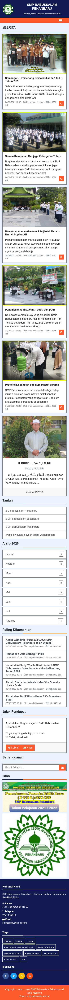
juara (30, 941)
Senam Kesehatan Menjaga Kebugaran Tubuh (33, 156)
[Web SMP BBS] (34, 846)
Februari (34, 563)
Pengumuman (32, 953)
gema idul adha (12, 953)
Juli (34, 611)
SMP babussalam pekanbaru (22, 518)
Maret (34, 573)
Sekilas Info (10, 959)
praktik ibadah (46, 947)
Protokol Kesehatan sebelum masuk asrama (32, 384)
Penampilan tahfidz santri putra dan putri (30, 309)
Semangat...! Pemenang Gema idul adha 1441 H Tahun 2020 (34, 79)
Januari (34, 554)
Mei (34, 592)
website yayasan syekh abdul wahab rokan (30, 535)
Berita (19, 941)
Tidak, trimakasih (18, 737)
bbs (24, 959)
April (34, 582)
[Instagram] (22, 975)
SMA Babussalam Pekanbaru (22, 526)
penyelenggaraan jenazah (19, 947)
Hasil (29, 747)
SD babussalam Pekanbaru (21, 510)
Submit (14, 747)
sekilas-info (50, 953)
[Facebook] (6, 975)
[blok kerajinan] (34, 797)
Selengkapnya (34, 491)
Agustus (34, 620)
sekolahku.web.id (41, 996)
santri (7, 941)
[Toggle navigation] (60, 20)
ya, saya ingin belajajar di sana (26, 733)
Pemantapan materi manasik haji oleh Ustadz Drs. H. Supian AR (32, 232)
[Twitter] (14, 975)
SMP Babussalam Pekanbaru (45, 989)
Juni (34, 601)
